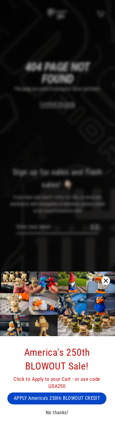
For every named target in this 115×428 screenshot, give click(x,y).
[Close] (106, 280)
